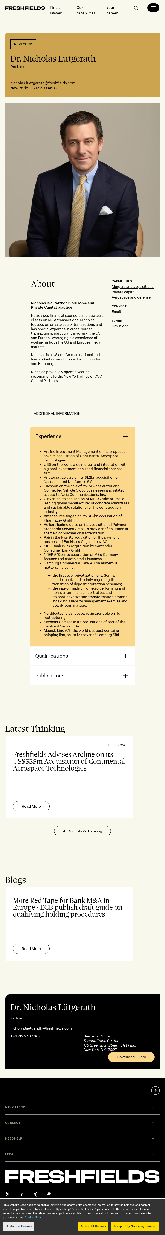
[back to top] (155, 1090)
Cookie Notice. (34, 1217)
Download (120, 326)
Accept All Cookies (93, 1226)
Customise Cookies (19, 1226)
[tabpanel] (82, 777)
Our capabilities (85, 10)
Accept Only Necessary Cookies (134, 1226)
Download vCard (131, 1057)
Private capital (123, 292)
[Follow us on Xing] (35, 1194)
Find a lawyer (56, 10)
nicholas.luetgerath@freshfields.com (43, 83)
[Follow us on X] (7, 1194)
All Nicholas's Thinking (82, 831)
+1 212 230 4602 (43, 88)
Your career (112, 10)
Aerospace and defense (131, 297)
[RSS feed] (49, 1194)
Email (116, 311)
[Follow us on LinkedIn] (21, 1194)
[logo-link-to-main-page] (25, 8)
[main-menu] (153, 7)
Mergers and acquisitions (133, 286)
